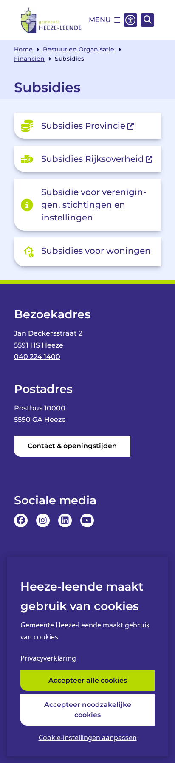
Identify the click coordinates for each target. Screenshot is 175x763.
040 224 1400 (37, 357)
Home (23, 49)
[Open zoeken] (147, 20)
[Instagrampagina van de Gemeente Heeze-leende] (43, 520)
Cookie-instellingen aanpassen (88, 737)
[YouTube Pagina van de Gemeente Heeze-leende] (87, 520)
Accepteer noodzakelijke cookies (87, 710)
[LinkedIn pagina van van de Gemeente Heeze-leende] (65, 520)
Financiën (29, 58)
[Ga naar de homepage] (51, 20)
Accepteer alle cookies (87, 680)
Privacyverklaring (48, 658)
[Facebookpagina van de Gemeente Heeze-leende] (21, 520)
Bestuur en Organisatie (78, 49)
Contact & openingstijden (72, 446)
